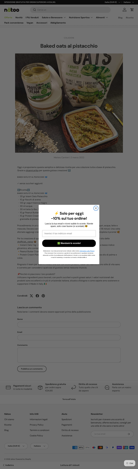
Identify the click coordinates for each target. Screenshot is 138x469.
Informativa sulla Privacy (87, 251)
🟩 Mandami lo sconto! (69, 243)
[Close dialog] (96, 208)
